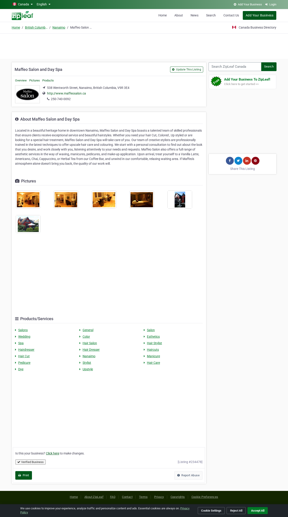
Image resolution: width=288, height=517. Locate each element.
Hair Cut (24, 356)
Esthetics (153, 336)
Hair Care (153, 362)
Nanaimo (58, 27)
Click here (52, 453)
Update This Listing (188, 69)
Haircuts (153, 349)
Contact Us (231, 15)
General (88, 330)
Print (25, 475)
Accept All (257, 510)
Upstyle (88, 369)
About (178, 15)
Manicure (153, 356)
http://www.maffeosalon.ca (66, 93)
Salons (23, 330)
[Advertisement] (144, 45)
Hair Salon (90, 343)
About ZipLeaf (94, 497)
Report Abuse (190, 475)
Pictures (34, 80)
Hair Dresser (91, 349)
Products (48, 80)
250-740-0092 (61, 99)
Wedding (24, 336)
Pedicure (24, 362)
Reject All (236, 510)
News (194, 15)
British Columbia (36, 27)
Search (211, 15)
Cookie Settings (211, 510)
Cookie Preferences (204, 497)
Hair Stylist (154, 343)
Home (162, 15)
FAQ (112, 497)
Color (86, 336)
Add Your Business (259, 15)
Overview (21, 80)
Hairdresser (26, 349)
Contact (127, 497)
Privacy (159, 497)
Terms (143, 497)
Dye (20, 369)
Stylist (87, 362)
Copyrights (178, 497)
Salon (151, 330)
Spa (21, 343)
